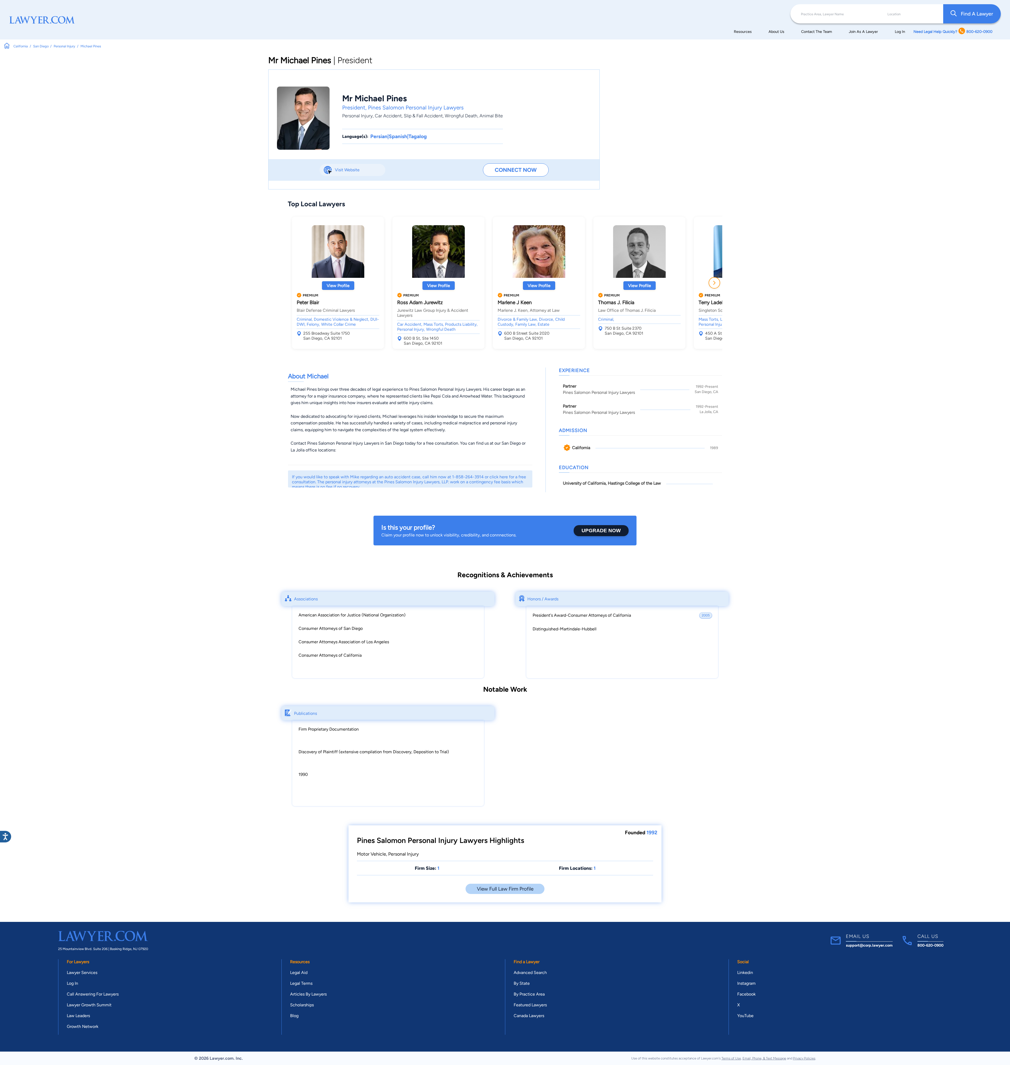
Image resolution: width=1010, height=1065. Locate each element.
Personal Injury (357, 115)
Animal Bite (491, 115)
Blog (294, 1015)
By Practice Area (529, 994)
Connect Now (516, 170)
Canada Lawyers (529, 1015)
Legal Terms (301, 983)
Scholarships (302, 1004)
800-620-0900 (930, 945)
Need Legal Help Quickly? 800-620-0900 (952, 31)
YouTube (745, 1015)
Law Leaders (78, 1015)
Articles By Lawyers (308, 994)
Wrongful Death (461, 115)
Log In (900, 31)
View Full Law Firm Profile (505, 889)
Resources (743, 31)
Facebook (746, 994)
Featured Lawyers (530, 1004)
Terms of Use (731, 1058)
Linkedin (745, 972)
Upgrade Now (601, 530)
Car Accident (388, 115)
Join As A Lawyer (863, 31)
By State (522, 983)
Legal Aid (298, 972)
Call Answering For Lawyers (93, 994)
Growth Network (82, 1026)
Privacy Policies (804, 1058)
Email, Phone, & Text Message (764, 1058)
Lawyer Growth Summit (89, 1004)
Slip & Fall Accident (423, 115)
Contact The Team (816, 31)
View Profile (338, 285)
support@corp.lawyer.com (869, 945)
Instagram (746, 983)
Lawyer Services (82, 972)
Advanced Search (530, 972)
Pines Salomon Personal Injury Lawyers (416, 107)
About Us (776, 31)
